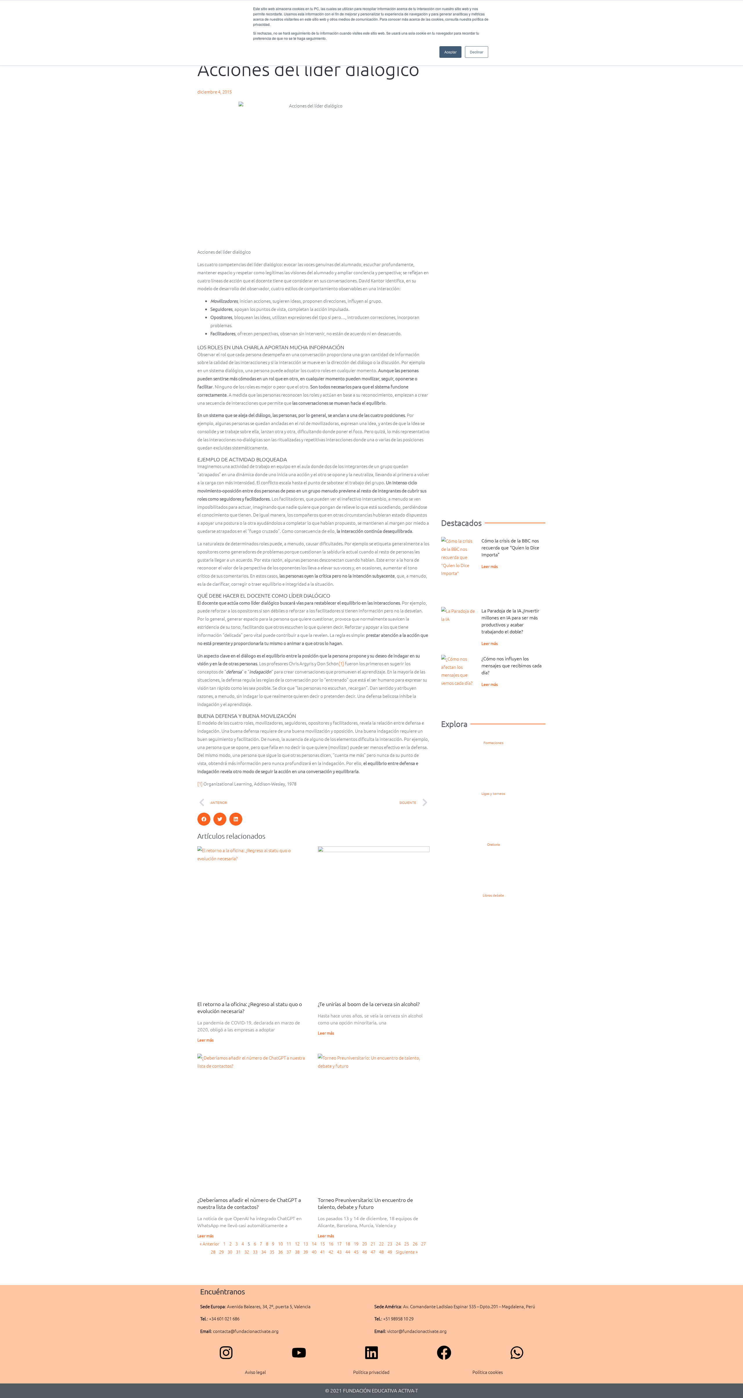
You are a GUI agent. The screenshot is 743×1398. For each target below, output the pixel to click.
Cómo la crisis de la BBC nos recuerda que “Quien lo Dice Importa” (510, 547)
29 (221, 1252)
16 (331, 1244)
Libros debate (493, 895)
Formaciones (493, 742)
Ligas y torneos (493, 793)
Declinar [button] (476, 51)
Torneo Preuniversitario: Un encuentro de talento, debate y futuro (365, 1203)
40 (314, 1252)
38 (297, 1252)
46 (364, 1252)
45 (356, 1252)
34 (263, 1252)
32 (246, 1252)
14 (314, 1244)
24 (398, 1244)
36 (280, 1252)
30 (230, 1252)
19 (356, 1244)
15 (322, 1244)
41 (322, 1252)
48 (381, 1252)
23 (389, 1244)
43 (339, 1252)
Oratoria (493, 844)
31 (238, 1252)
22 (381, 1244)
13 (305, 1244)
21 (373, 1244)
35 (272, 1252)
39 (305, 1252)
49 (389, 1252)
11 (288, 1244)
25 (406, 1244)
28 (213, 1252)
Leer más (205, 1040)
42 (331, 1252)
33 (255, 1252)
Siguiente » (407, 1252)
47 (373, 1252)
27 (423, 1244)
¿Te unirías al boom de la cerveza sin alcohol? (369, 1004)
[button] (203, 819)
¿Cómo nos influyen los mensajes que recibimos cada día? (511, 665)
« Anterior (209, 1244)
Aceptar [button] (450, 51)
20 (364, 1244)
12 (297, 1244)
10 (280, 1244)
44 (347, 1252)
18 (347, 1244)
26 (415, 1244)
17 (339, 1244)
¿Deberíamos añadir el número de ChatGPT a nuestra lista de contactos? (249, 1203)
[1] (341, 663)
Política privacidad (371, 1372)
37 (288, 1252)
